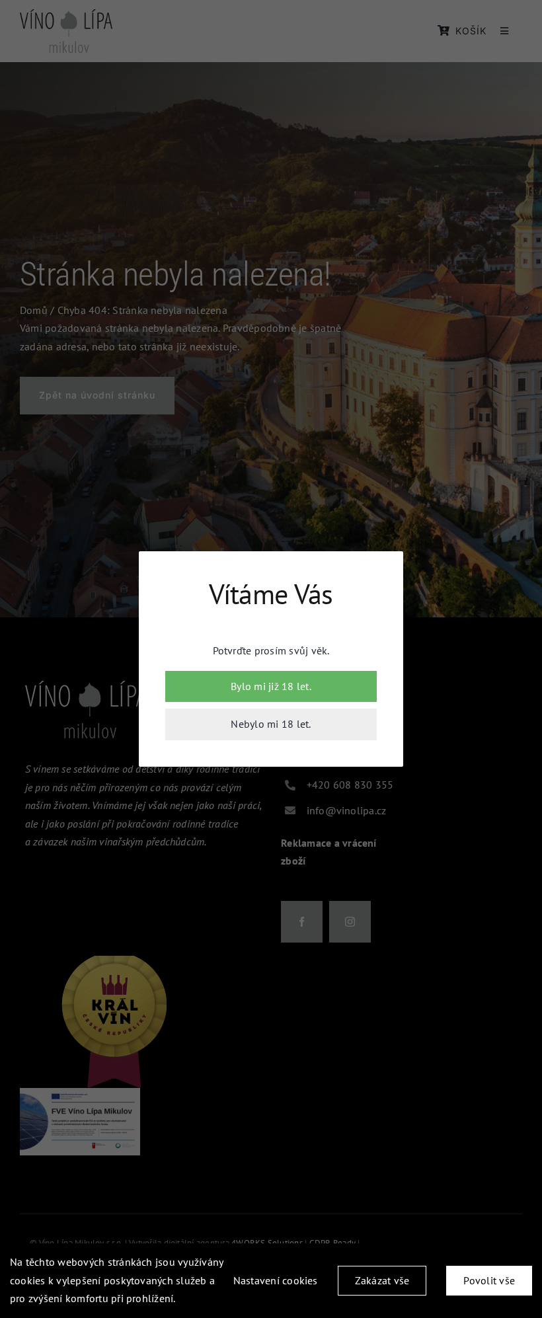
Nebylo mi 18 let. (271, 723)
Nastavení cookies (275, 1280)
